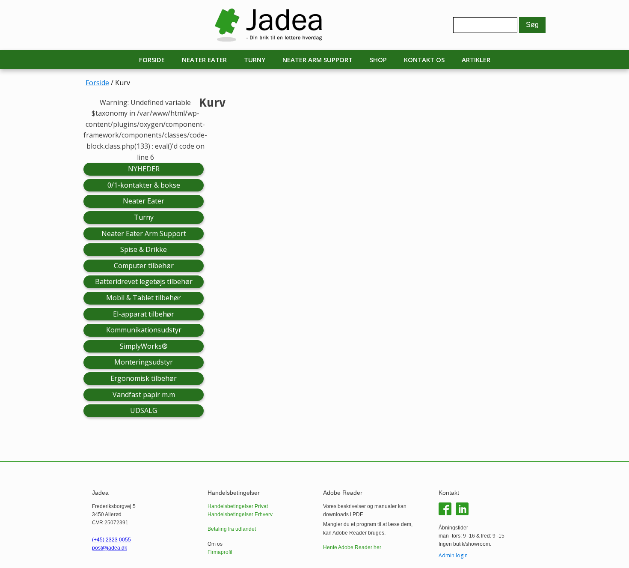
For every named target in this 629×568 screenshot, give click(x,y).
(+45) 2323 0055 (111, 540)
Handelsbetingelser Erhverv (240, 514)
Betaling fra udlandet (232, 529)
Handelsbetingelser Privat (238, 506)
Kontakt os (424, 59)
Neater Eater (204, 59)
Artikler (476, 59)
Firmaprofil (220, 552)
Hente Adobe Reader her (352, 547)
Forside (152, 59)
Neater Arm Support (317, 59)
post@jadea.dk (109, 548)
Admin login (453, 555)
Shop (378, 59)
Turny (254, 59)
